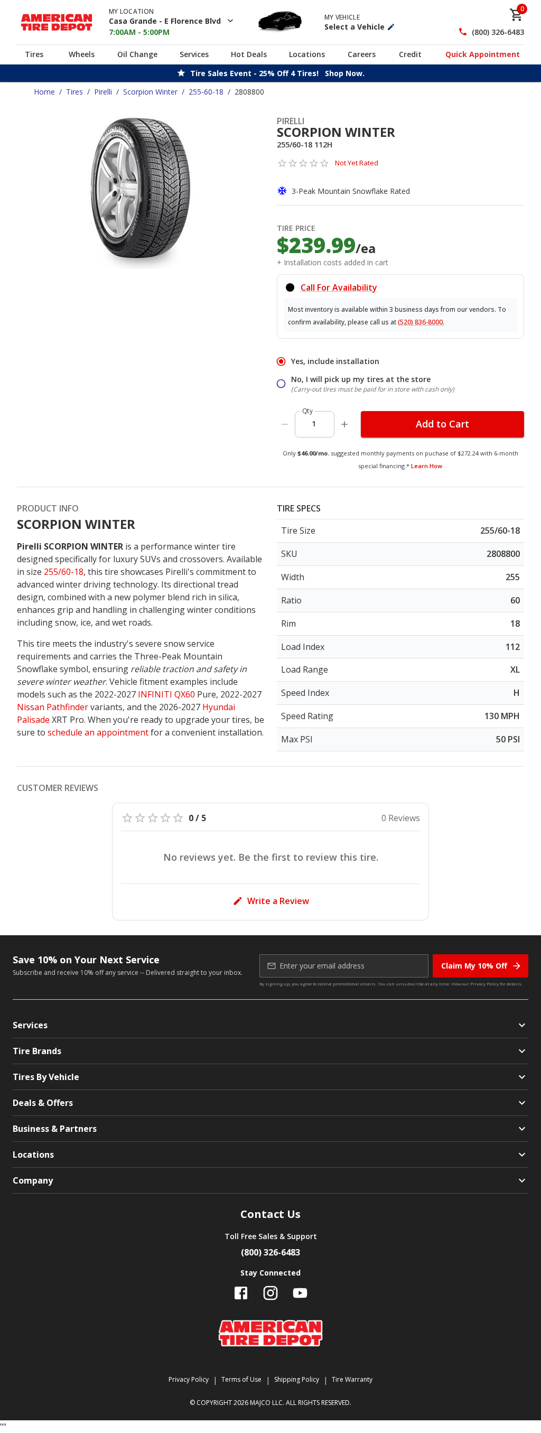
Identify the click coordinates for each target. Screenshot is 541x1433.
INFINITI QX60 (166, 694)
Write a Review (278, 901)
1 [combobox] (314, 423)
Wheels (82, 54)
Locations (307, 54)
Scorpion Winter (150, 92)
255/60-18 (63, 572)
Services (194, 54)
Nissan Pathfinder (52, 707)
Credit (410, 54)
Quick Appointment (482, 54)
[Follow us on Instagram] (270, 1293)
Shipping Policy (296, 1379)
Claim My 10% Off (474, 966)
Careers (362, 54)
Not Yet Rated (356, 163)
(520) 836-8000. (421, 322)
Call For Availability (339, 287)
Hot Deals (249, 54)
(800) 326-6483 (498, 32)
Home (44, 92)
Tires (34, 54)
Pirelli (103, 92)
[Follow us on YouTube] (300, 1293)
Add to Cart (442, 423)
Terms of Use (241, 1379)
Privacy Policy (484, 984)
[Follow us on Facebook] (240, 1293)
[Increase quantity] (344, 424)
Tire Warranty (352, 1379)
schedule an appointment (98, 732)
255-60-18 (206, 92)
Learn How (426, 466)
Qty (307, 410)
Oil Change (137, 54)
